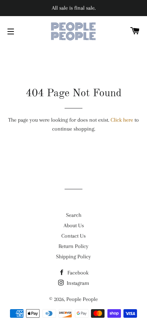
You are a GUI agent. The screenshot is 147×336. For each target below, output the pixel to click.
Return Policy (73, 246)
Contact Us (73, 236)
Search (73, 215)
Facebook (77, 272)
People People (82, 299)
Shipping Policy (73, 256)
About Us (74, 225)
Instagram (77, 283)
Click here (122, 120)
